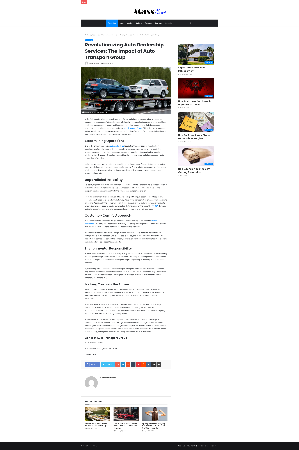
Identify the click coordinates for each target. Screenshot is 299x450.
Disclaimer (213, 446)
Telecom (148, 23)
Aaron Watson (94, 63)
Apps (121, 23)
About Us (181, 446)
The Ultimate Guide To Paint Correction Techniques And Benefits (126, 425)
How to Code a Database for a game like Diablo (195, 103)
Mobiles (129, 23)
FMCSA (155, 206)
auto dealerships (117, 146)
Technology (112, 23)
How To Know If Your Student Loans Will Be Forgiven (195, 136)
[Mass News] (149, 12)
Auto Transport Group (133, 128)
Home (88, 35)
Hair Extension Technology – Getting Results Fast (195, 170)
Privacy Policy (203, 446)
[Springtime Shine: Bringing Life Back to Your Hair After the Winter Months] (154, 414)
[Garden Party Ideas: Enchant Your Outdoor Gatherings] (97, 414)
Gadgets (139, 23)
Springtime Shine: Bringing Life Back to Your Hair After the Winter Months (153, 425)
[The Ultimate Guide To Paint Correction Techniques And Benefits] (126, 414)
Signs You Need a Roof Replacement (191, 69)
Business (158, 23)
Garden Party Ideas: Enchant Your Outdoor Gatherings (97, 424)
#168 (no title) (192, 446)
